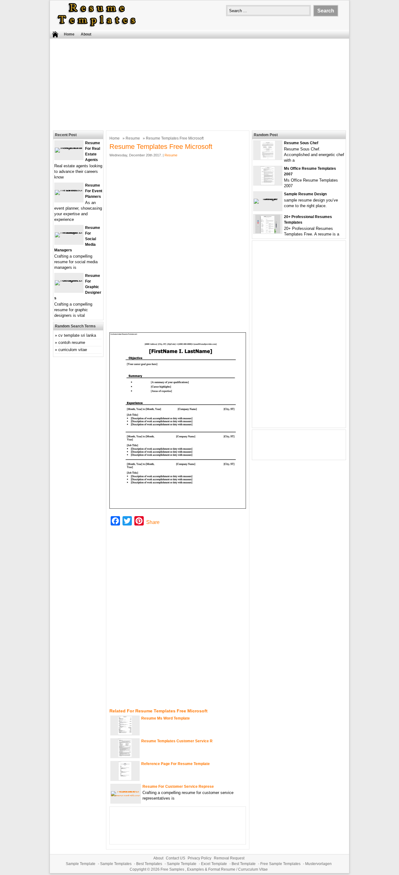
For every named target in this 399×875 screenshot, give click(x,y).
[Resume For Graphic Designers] (69, 280)
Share (153, 522)
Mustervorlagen (318, 864)
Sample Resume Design (305, 194)
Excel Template (214, 864)
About (86, 34)
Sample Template (80, 864)
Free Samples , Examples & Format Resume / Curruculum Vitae (214, 869)
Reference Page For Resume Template (175, 764)
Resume (133, 138)
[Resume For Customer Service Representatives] (125, 796)
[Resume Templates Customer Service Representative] (125, 756)
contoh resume (71, 342)
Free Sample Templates (280, 864)
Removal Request (229, 858)
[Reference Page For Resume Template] (125, 779)
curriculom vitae (72, 349)
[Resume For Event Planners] (69, 190)
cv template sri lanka (77, 335)
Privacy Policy (199, 858)
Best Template (244, 864)
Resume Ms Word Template (165, 718)
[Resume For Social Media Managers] (69, 232)
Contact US (175, 858)
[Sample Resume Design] (268, 198)
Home (69, 34)
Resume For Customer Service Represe (178, 786)
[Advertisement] (199, 83)
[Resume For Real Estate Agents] (69, 147)
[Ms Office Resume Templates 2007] (268, 183)
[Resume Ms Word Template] (125, 733)
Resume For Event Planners (93, 191)
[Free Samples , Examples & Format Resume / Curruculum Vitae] (96, 27)
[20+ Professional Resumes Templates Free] (267, 232)
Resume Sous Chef (301, 143)
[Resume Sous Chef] (268, 158)
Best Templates (149, 864)
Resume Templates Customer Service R (177, 741)
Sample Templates (116, 864)
